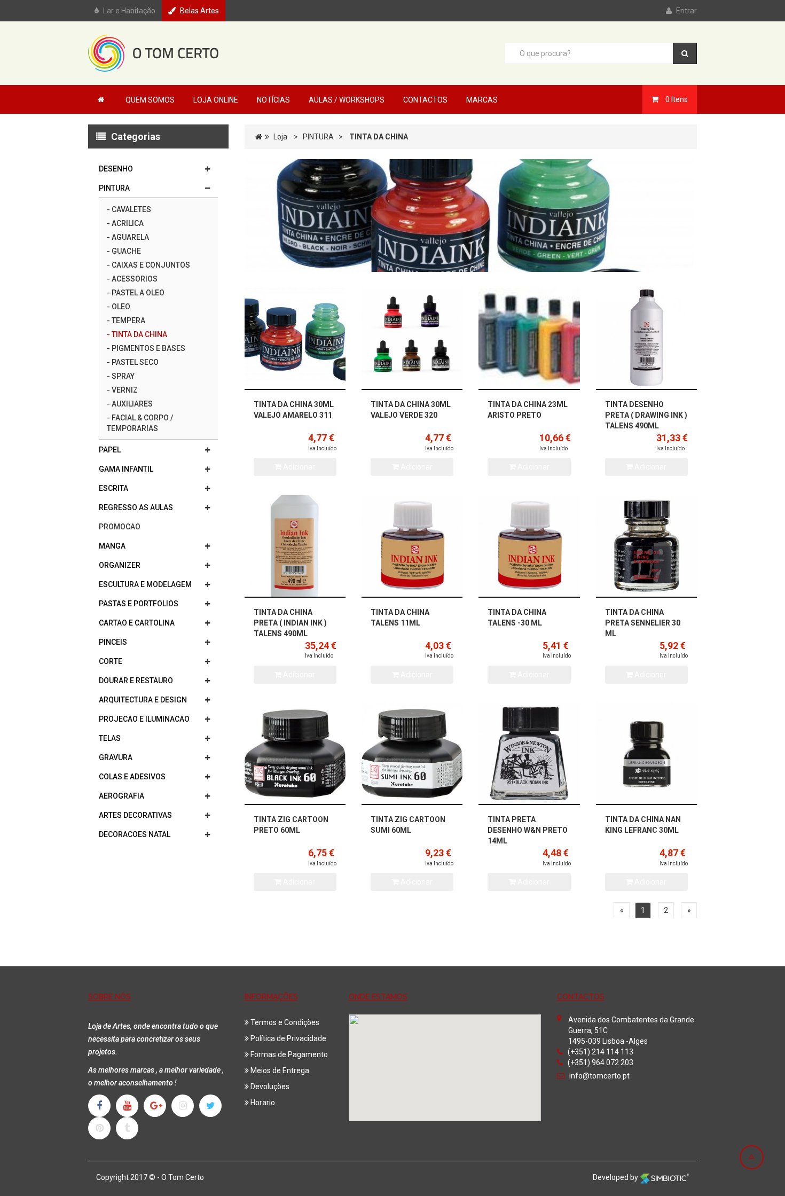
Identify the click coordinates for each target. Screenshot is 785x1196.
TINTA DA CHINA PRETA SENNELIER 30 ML (642, 623)
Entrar (686, 10)
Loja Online (215, 100)
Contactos (425, 100)
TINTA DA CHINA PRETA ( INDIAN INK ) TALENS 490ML (290, 623)
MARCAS (482, 100)
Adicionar (298, 467)
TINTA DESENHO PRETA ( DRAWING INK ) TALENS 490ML (646, 415)
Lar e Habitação (129, 10)
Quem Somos (150, 100)
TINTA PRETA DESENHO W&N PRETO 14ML (528, 830)
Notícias (273, 100)
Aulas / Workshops (346, 100)
